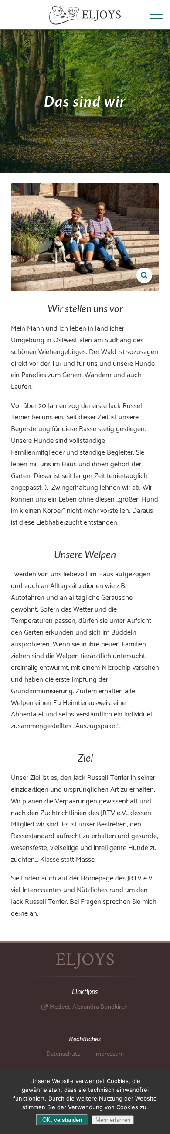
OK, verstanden (62, 1120)
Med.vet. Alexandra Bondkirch (89, 1007)
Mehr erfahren (112, 1120)
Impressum (109, 1054)
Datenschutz (63, 1054)
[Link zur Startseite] (85, 15)
